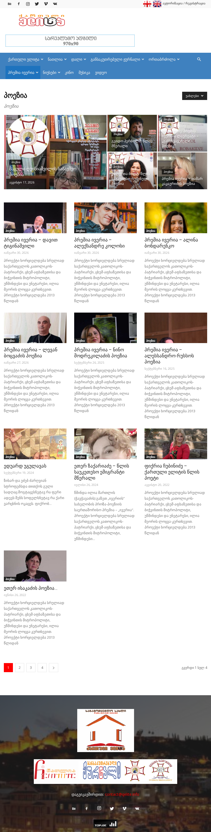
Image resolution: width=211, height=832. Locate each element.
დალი (76, 59)
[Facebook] (19, 4)
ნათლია (55, 59)
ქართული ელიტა (23, 59)
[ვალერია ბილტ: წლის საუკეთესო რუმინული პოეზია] (132, 170)
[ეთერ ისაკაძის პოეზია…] (35, 565)
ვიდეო (101, 72)
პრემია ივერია (21, 72)
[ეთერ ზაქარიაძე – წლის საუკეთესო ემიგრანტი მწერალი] (105, 443)
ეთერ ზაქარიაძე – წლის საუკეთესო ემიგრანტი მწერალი (101, 472)
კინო (69, 72)
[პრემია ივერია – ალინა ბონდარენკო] (176, 217)
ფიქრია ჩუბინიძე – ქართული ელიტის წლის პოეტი (172, 472)
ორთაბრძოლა (162, 59)
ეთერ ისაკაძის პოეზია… (30, 588)
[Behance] (9, 4)
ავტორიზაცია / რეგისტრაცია (184, 3)
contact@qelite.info (122, 794)
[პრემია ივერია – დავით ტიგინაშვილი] (35, 217)
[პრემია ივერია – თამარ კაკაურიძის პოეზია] (182, 170)
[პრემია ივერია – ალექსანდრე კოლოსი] (105, 217)
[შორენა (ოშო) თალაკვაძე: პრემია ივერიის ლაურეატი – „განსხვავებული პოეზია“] (182, 133)
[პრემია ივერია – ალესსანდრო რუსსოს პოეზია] (176, 328)
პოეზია (15, 162)
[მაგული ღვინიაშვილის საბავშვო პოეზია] (55, 159)
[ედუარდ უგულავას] (35, 443)
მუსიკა (84, 72)
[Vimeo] (46, 4)
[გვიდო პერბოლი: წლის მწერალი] (132, 133)
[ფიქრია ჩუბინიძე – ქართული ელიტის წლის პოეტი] (176, 443)
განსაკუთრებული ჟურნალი (115, 59)
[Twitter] (37, 4)
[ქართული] (147, 6)
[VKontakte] (55, 4)
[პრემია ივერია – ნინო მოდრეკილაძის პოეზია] (105, 328)
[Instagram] (28, 4)
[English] (157, 6)
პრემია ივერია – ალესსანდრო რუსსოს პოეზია (169, 355)
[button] (199, 59)
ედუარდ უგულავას (25, 466)
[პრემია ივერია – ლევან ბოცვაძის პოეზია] (35, 328)
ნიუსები (49, 72)
